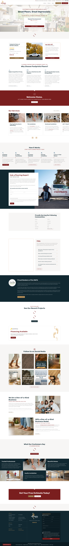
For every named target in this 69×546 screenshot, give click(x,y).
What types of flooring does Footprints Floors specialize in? (46, 250)
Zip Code (43, 523)
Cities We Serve (21, 530)
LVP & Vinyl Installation (21, 517)
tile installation (32, 126)
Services (44, 3)
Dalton (48, 224)
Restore (63, 0)
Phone (43, 519)
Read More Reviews (34, 453)
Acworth (36, 219)
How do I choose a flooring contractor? (45, 261)
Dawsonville (36, 226)
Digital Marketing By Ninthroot (45, 544)
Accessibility (35, 544)
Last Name (36, 22)
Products (49, 3)
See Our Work (34, 321)
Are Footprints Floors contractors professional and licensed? (47, 265)
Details (61, 545)
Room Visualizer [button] (6, 544)
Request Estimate (34, 26)
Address (43, 521)
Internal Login (51, 544)
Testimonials (20, 524)
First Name (26, 22)
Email (52, 519)
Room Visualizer (58, 0)
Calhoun (48, 219)
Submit (12, 203)
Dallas (36, 224)
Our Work (53, 0)
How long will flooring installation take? (45, 256)
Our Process (10, 524)
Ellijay (48, 226)
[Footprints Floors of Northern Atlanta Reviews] (12, 48)
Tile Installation (31, 124)
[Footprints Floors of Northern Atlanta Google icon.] (13, 54)
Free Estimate (64, 3)
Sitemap (39, 544)
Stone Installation (11, 520)
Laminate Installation (12, 518)
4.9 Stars (12, 49)
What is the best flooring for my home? (45, 253)
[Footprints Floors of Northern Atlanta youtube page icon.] (12, 54)
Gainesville (36, 228)
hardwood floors (51, 129)
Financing (49, 0)
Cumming (36, 223)
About (53, 3)
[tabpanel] (16, 77)
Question (11, 194)
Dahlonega (48, 223)
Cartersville (48, 221)
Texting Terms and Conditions (14, 198)
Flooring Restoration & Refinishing (15, 124)
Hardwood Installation (50, 124)
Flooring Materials (32, 164)
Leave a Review (57, 164)
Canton (36, 221)
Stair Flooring (20, 520)
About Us (10, 523)
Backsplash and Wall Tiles (22, 518)
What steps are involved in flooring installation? (46, 258)
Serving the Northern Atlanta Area (41, 0)
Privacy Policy (17, 201)
